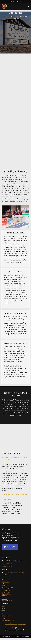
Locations (4, 618)
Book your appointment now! (9, 620)
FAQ (3, 611)
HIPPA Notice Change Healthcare (15, 624)
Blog (3, 613)
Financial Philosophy (7, 615)
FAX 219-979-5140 (7, 566)
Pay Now (10, 547)
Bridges (3, 584)
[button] (28, 6)
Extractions (4, 599)
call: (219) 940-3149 (15, 1)
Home (3, 606)
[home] (4, 6)
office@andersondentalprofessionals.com (14, 561)
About (3, 608)
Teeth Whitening (6, 590)
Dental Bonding (5, 582)
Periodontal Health (6, 589)
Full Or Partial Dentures (7, 587)
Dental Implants (6, 592)
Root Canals (5, 595)
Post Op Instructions (7, 600)
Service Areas (5, 617)
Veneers (4, 597)
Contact (3, 610)
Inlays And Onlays (6, 594)
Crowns (3, 585)
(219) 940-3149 (8, 564)
